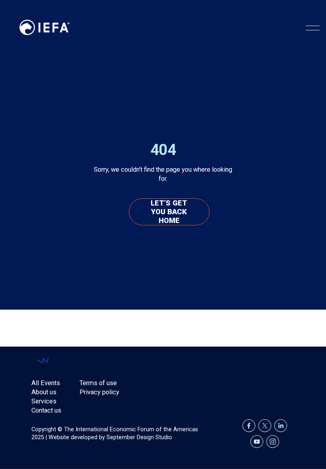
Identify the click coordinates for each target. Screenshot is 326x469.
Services (43, 401)
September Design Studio (139, 437)
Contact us (46, 410)
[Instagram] (272, 441)
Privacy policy (99, 392)
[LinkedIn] (280, 425)
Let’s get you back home (169, 212)
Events (50, 383)
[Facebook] (249, 425)
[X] (264, 425)
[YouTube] (256, 441)
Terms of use (98, 383)
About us (43, 392)
